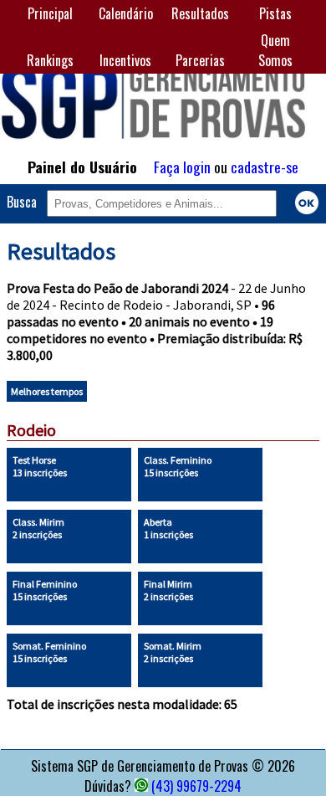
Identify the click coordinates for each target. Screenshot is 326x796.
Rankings (50, 60)
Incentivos (125, 60)
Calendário (126, 13)
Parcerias (200, 60)
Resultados (200, 13)
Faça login (182, 166)
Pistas (275, 13)
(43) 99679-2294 (196, 786)
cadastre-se (264, 166)
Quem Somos (275, 50)
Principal (50, 13)
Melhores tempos (47, 391)
